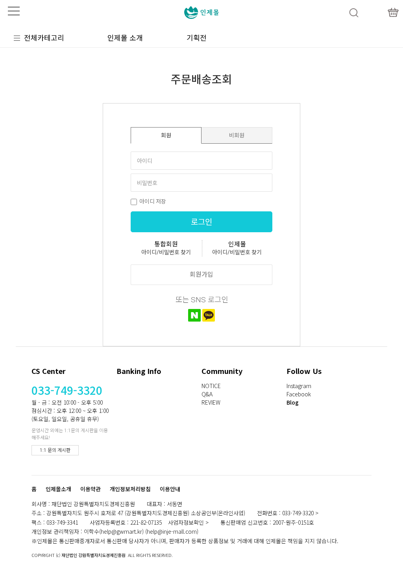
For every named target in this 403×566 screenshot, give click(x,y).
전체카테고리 (44, 37)
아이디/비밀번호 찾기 (166, 252)
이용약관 (90, 489)
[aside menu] (14, 11)
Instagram (299, 386)
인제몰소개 (58, 489)
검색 (354, 13)
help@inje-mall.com (172, 531)
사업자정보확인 (186, 522)
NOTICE (211, 386)
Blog (293, 402)
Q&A (207, 394)
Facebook (299, 394)
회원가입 (201, 274)
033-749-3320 (66, 390)
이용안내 (170, 489)
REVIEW (211, 402)
